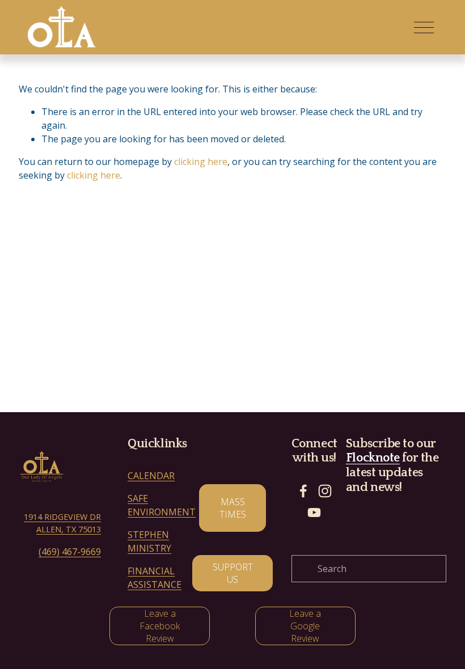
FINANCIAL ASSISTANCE (154, 578)
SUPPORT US (233, 573)
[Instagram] (325, 491)
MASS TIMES (232, 508)
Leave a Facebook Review (160, 626)
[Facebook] (303, 491)
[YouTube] (314, 512)
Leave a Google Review (305, 626)
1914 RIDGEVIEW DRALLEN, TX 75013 (62, 523)
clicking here (200, 161)
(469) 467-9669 (70, 551)
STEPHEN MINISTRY (149, 541)
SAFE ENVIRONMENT (162, 505)
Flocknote (373, 458)
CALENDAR (151, 475)
